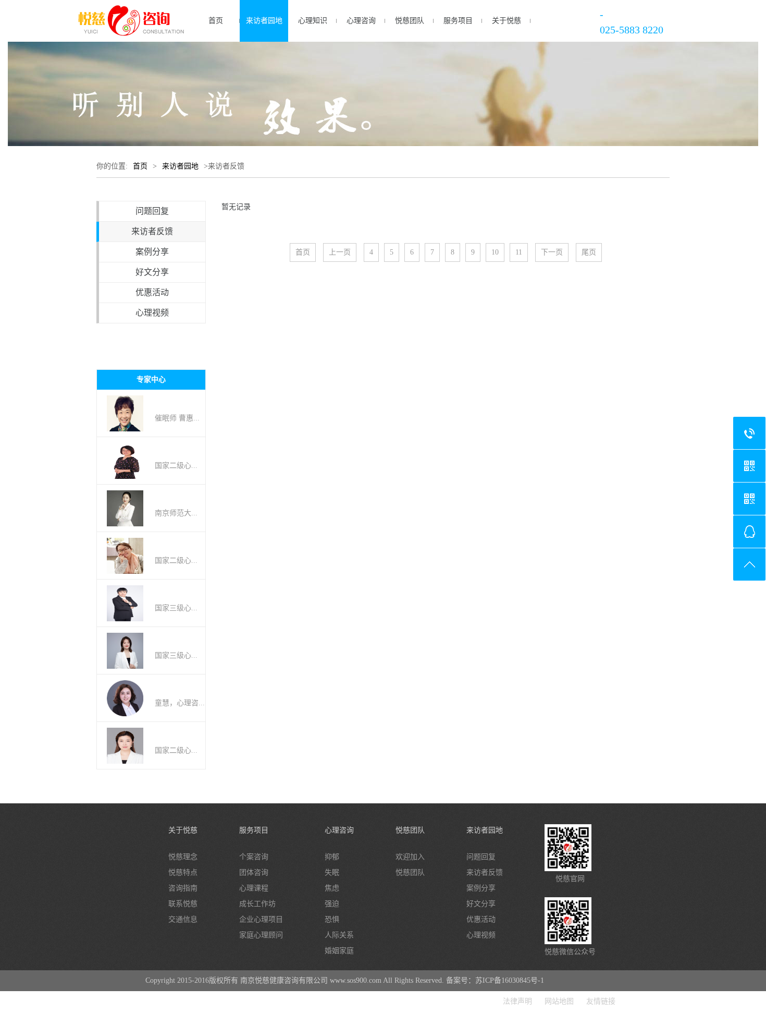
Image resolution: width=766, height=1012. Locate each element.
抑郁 (332, 857)
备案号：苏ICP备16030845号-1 (495, 980)
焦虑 (332, 888)
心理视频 (152, 312)
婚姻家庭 (339, 951)
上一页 (340, 252)
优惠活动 (152, 292)
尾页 (589, 252)
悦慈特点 (182, 872)
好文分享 (152, 272)
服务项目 (458, 21)
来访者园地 (264, 21)
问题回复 (152, 211)
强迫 (332, 904)
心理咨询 (361, 21)
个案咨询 (253, 857)
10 (495, 252)
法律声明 (517, 1001)
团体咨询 (253, 872)
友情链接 (600, 1001)
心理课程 (253, 888)
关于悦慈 (506, 21)
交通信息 (182, 919)
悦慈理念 (182, 857)
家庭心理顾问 (261, 935)
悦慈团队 (409, 21)
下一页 (552, 252)
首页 (215, 21)
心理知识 (312, 21)
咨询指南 (182, 888)
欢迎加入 (410, 857)
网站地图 (559, 1001)
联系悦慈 (182, 904)
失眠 (332, 872)
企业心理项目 (261, 919)
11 (518, 252)
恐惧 (332, 919)
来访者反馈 (152, 231)
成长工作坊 (257, 904)
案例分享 (152, 251)
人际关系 (339, 935)
